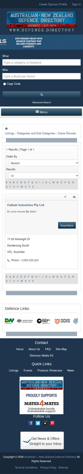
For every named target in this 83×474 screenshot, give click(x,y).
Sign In (76, 4)
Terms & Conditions (26, 467)
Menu (43, 112)
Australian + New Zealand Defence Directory (50, 456)
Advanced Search (41, 102)
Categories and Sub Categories (36, 133)
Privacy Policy (48, 467)
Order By (11, 156)
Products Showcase (49, 370)
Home (19, 349)
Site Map (61, 349)
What (5, 56)
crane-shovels (17, 211)
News (70, 370)
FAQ (48, 349)
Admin (33, 211)
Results (11, 169)
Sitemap (63, 467)
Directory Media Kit (41, 355)
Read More (66, 225)
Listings (9, 133)
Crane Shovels (67, 133)
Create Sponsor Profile (53, 4)
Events (28, 370)
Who (5, 70)
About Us (34, 349)
